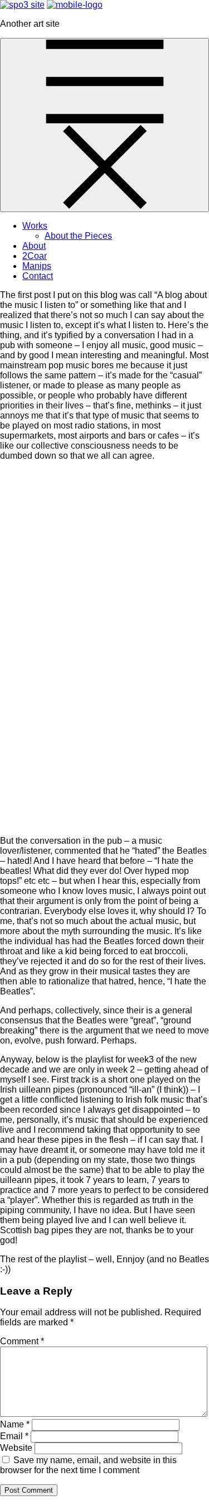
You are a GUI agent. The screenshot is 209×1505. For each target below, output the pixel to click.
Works (34, 225)
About (34, 246)
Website (16, 1448)
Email (14, 1436)
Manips (36, 266)
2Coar (34, 256)
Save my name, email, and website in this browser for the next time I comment (88, 1465)
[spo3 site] (75, 4)
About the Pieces (78, 236)
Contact (37, 276)
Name (15, 1424)
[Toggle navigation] (104, 125)
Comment (22, 1341)
